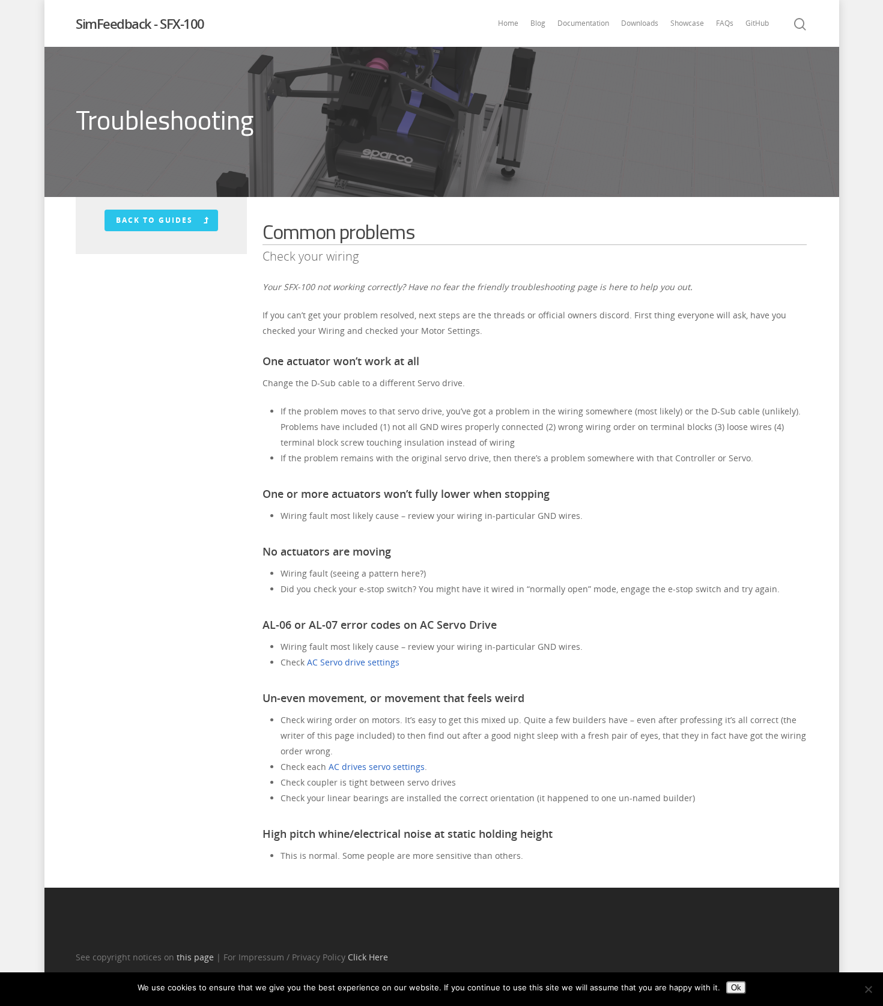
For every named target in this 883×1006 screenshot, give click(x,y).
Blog (537, 23)
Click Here (368, 957)
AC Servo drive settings (353, 662)
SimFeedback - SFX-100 (140, 23)
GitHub (757, 23)
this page (195, 957)
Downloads (639, 23)
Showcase (687, 23)
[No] (868, 989)
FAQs (724, 23)
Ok (736, 987)
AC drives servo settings (377, 766)
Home (508, 23)
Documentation (583, 23)
